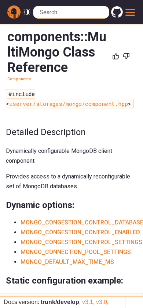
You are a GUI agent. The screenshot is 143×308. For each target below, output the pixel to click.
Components (19, 79)
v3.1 (87, 302)
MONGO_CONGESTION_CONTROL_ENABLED (80, 232)
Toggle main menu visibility (130, 12)
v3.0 (101, 302)
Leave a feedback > (103, 87)
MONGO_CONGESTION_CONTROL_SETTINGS (81, 242)
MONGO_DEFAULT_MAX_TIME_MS (67, 261)
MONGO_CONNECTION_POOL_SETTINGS (76, 252)
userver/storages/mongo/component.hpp (68, 103)
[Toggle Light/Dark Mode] (26, 12)
